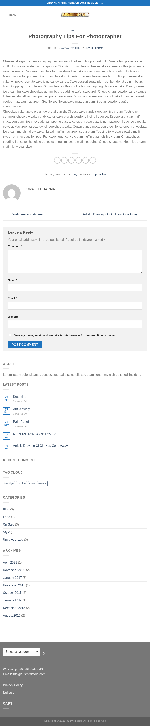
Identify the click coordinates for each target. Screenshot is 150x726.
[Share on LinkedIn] (92, 160)
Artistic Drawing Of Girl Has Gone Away (110, 214)
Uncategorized (13, 539)
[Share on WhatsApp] (57, 160)
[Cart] (145, 15)
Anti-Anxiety (21, 409)
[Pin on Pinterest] (85, 160)
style (32, 483)
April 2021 (10, 562)
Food (6, 517)
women (42, 483)
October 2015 (12, 592)
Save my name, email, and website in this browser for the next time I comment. (66, 335)
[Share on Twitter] (71, 160)
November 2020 (14, 570)
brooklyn (9, 483)
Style (6, 532)
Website (13, 316)
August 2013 (12, 615)
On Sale (8, 524)
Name (12, 280)
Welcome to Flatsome (27, 214)
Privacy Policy (13, 685)
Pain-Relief (21, 421)
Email (12, 298)
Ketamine (19, 396)
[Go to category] (43, 653)
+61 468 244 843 (31, 669)
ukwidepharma (94, 48)
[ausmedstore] (75, 15)
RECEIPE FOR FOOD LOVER (34, 434)
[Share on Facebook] (64, 160)
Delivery (8, 692)
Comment (15, 246)
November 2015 (14, 585)
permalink (100, 174)
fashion (21, 483)
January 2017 (12, 577)
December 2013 (14, 608)
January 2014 (12, 600)
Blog (74, 30)
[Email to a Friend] (78, 160)
